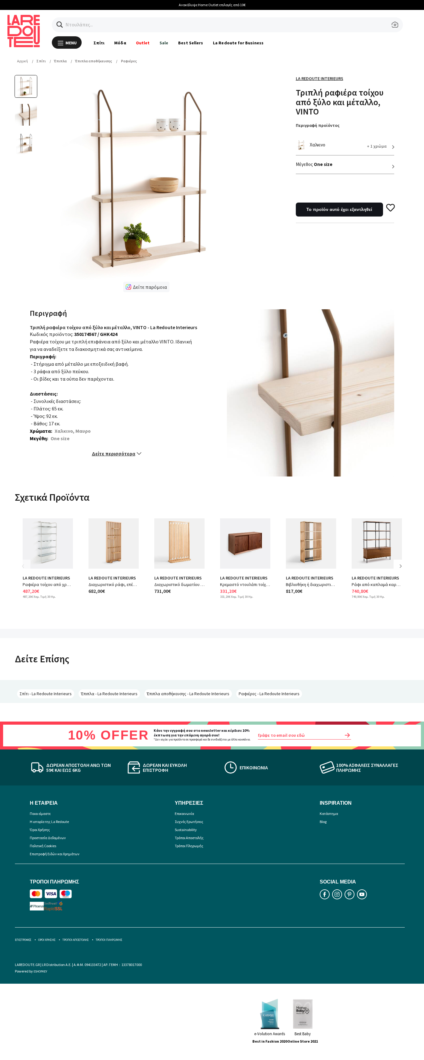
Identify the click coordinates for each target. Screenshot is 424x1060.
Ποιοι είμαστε (40, 813)
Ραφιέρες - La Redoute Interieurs (269, 693)
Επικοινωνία (184, 813)
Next (403, 570)
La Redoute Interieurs (319, 78)
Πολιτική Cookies (43, 845)
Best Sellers (190, 43)
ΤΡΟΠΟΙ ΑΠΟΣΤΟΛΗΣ (75, 940)
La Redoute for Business (238, 43)
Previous (27, 570)
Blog (323, 821)
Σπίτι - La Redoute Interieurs (46, 693)
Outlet (143, 43)
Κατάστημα (329, 813)
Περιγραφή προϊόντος (318, 125)
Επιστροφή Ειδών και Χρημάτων (54, 854)
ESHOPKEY (40, 971)
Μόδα (120, 43)
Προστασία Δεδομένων (48, 837)
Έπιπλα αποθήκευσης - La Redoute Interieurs (188, 693)
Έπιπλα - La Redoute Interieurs (109, 693)
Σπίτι (98, 43)
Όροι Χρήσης (40, 829)
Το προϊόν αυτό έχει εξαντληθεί (339, 209)
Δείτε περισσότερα (113, 453)
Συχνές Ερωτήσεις (189, 821)
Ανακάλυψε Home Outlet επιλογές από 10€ (212, 4)
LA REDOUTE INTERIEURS (46, 578)
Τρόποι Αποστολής (189, 837)
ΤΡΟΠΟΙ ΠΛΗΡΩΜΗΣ (109, 940)
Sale (164, 43)
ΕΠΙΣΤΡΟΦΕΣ (23, 940)
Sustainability (186, 829)
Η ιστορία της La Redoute (49, 821)
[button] (59, 24)
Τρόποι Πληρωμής (189, 845)
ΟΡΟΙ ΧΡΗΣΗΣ (47, 940)
